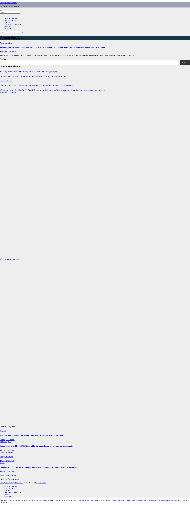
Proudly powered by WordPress (11, 483)
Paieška (3, 59)
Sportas (7, 26)
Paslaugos (7, 28)
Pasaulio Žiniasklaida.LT (8, 3)
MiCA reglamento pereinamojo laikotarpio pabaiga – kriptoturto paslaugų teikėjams (29, 72)
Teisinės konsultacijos (30, 500)
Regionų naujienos (173, 500)
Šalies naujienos (10, 20)
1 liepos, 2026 (5, 450)
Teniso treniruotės (132, 500)
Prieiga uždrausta (6, 81)
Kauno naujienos (160, 500)
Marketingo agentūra (14, 500)
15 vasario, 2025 (6, 52)
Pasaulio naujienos (10, 18)
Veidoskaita (120, 500)
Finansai (7, 22)
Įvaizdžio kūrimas (108, 500)
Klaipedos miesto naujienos (65, 500)
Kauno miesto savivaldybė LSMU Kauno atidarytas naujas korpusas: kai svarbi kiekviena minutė (33, 76)
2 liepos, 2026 (5, 440)
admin (14, 52)
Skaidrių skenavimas (47, 500)
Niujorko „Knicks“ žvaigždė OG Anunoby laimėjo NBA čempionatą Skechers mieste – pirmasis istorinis (36, 85)
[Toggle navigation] (1, 10)
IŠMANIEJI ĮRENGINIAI (13, 24)
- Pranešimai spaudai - (146, 500)
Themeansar (41, 483)
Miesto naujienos (82, 500)
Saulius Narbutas (95, 500)
